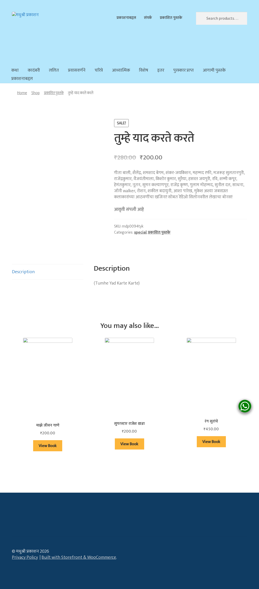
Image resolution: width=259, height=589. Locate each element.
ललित (54, 70)
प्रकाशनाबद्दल (126, 17)
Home (22, 93)
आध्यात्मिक (121, 70)
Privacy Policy (25, 557)
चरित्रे (99, 70)
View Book (48, 445)
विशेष (143, 70)
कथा (15, 70)
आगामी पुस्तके (214, 70)
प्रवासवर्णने (76, 70)
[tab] (47, 272)
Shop (35, 93)
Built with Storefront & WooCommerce (78, 557)
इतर (160, 70)
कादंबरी (34, 70)
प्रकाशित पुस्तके (171, 17)
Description (23, 272)
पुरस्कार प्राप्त (183, 70)
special (140, 232)
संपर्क (148, 17)
